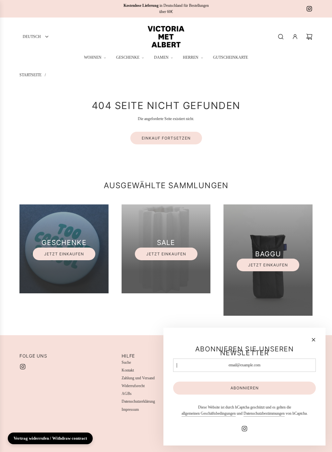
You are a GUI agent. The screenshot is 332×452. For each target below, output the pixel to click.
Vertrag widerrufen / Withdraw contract (50, 438)
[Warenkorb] (309, 37)
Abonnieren (245, 387)
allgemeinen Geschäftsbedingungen (209, 413)
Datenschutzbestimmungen (264, 413)
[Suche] (281, 37)
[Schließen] (313, 340)
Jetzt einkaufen (64, 253)
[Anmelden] (295, 37)
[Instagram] (309, 9)
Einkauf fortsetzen (166, 138)
